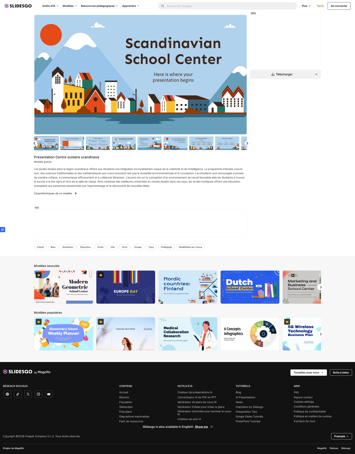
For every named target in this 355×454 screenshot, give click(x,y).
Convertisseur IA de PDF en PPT (197, 397)
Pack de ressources (131, 421)
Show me (201, 426)
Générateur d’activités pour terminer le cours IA (204, 413)
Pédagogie (166, 247)
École (100, 247)
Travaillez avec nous (306, 372)
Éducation (85, 247)
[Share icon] (240, 20)
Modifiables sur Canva (190, 247)
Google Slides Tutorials (249, 416)
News (239, 402)
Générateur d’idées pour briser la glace (201, 406)
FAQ (296, 392)
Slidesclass (126, 406)
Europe (138, 247)
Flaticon (334, 448)
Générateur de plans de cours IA (197, 402)
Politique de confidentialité (310, 411)
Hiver (124, 247)
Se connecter (339, 5)
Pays (151, 247)
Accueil (123, 392)
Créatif (40, 247)
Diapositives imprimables (134, 416)
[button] (247, 143)
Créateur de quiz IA (189, 419)
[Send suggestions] (2, 229)
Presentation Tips (246, 411)
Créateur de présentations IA (195, 392)
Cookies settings (304, 401)
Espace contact (303, 397)
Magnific (322, 448)
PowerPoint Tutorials (248, 421)
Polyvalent (125, 411)
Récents (124, 397)
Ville (112, 247)
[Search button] (162, 6)
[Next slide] (241, 74)
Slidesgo (346, 448)
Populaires (125, 402)
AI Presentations (245, 397)
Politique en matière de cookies (313, 416)
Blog (238, 392)
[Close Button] (211, 427)
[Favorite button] (231, 20)
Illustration (67, 247)
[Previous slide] (34, 287)
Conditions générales (306, 406)
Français (339, 436)
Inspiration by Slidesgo (249, 406)
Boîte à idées (341, 372)
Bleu (53, 247)
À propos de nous (304, 421)
